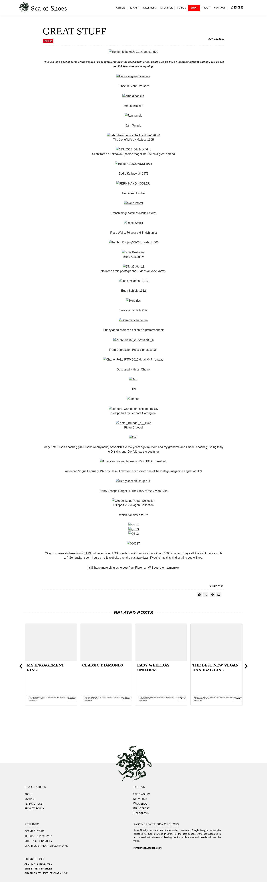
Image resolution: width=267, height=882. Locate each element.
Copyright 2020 (34, 831)
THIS (87, 553)
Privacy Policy (34, 808)
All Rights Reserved (38, 836)
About (29, 794)
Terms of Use (34, 804)
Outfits (182, 699)
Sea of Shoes (49, 8)
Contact (30, 799)
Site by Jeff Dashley (38, 841)
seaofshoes (33, 700)
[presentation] (21, 666)
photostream (150, 349)
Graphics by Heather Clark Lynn (46, 846)
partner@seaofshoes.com (147, 848)
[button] (248, 8)
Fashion (48, 41)
